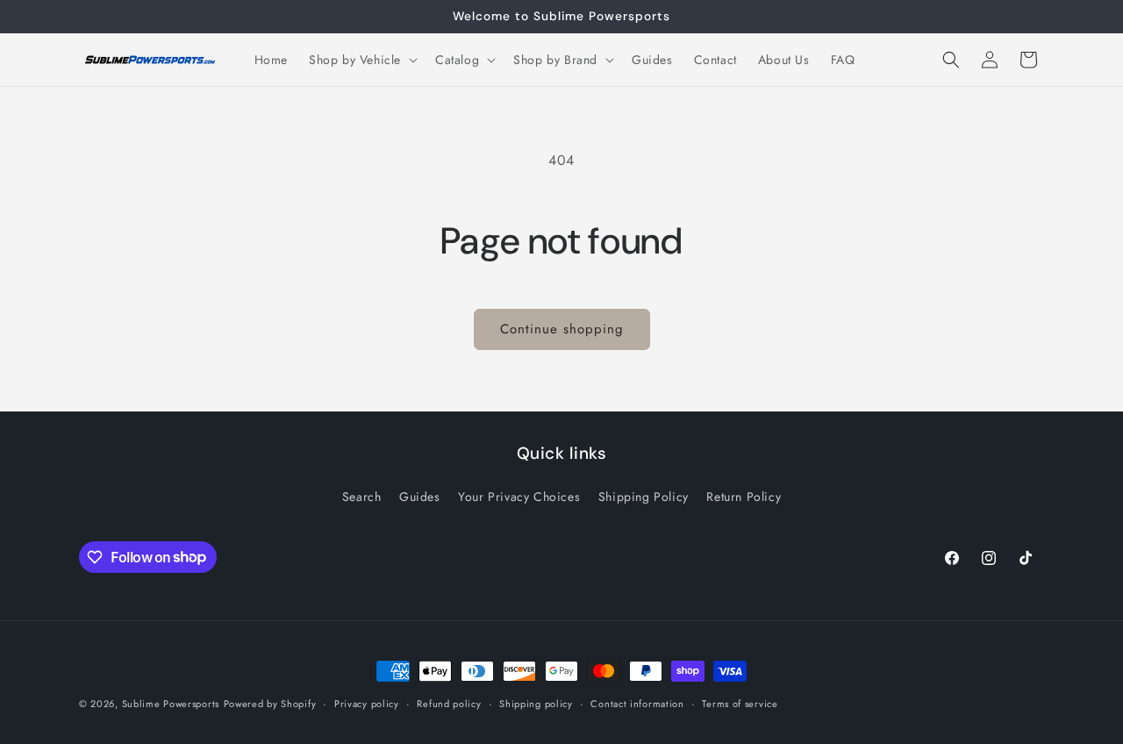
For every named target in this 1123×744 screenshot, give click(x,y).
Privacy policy (366, 703)
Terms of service (739, 703)
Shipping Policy (643, 496)
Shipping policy (536, 703)
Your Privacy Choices (519, 496)
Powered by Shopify (270, 704)
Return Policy (743, 496)
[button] (361, 59)
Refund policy (449, 703)
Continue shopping (562, 329)
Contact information (636, 703)
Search (362, 496)
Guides (419, 496)
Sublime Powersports (170, 704)
